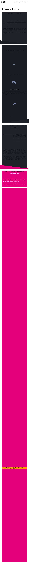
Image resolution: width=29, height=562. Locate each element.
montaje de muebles (18, 22)
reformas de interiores (11, 22)
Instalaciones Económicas (3, 2)
